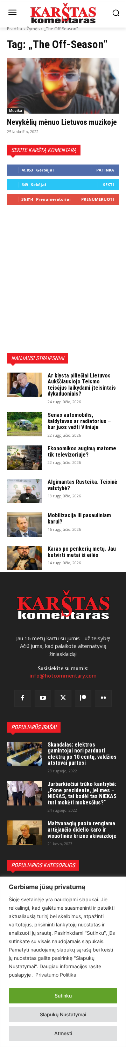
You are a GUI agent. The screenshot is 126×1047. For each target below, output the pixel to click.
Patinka (105, 170)
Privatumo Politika (55, 975)
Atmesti (63, 1033)
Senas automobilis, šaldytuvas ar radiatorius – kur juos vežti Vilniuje (79, 421)
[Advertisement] (63, 279)
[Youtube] (43, 698)
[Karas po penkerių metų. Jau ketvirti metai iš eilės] (24, 558)
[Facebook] (22, 698)
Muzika (15, 110)
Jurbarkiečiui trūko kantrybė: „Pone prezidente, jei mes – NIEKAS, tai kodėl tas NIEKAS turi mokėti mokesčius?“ (82, 793)
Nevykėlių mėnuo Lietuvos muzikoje (62, 122)
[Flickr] (103, 698)
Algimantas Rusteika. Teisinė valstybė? (82, 485)
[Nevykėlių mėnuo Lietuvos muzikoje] (63, 86)
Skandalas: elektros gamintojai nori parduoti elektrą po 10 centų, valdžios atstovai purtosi (82, 753)
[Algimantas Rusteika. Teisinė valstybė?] (24, 491)
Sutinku (63, 996)
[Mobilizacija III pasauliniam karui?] (24, 524)
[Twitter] (63, 698)
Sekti (108, 184)
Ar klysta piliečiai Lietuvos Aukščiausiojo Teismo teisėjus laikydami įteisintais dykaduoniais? (82, 384)
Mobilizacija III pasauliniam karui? (79, 518)
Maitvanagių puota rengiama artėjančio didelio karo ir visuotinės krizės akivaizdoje (82, 829)
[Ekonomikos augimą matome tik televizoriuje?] (24, 457)
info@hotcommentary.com (63, 676)
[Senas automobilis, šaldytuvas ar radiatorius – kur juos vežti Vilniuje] (24, 424)
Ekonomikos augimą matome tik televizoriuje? (82, 451)
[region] (63, 962)
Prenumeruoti (97, 199)
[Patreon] (83, 698)
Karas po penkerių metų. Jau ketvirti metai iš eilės (82, 551)
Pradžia (14, 29)
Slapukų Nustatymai (63, 1014)
